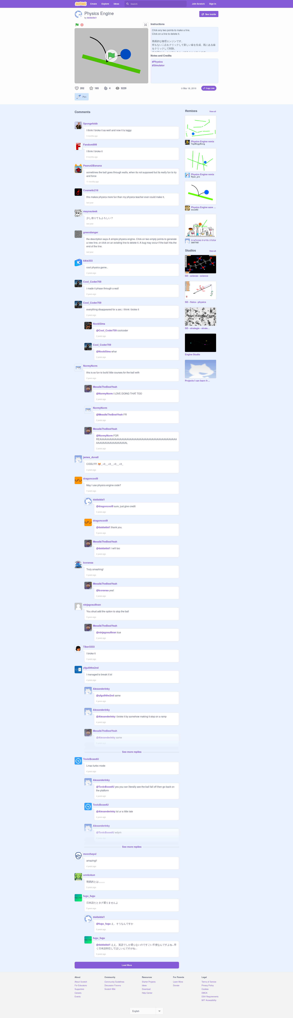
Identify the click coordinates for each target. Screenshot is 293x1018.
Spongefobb (90, 123)
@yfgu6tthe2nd (105, 695)
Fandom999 (90, 144)
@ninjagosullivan (106, 632)
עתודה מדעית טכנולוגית (203, 240)
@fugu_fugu (103, 923)
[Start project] (77, 24)
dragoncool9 (90, 478)
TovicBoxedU (91, 759)
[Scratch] (81, 4)
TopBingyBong (198, 143)
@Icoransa (102, 590)
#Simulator (158, 65)
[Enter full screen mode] (145, 24)
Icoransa (88, 562)
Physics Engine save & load (203, 207)
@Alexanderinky (105, 716)
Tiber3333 (89, 646)
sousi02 (194, 209)
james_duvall (90, 457)
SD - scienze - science (196, 276)
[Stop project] (82, 24)
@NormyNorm (104, 393)
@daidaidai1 (103, 527)
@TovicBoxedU (105, 786)
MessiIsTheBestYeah (105, 386)
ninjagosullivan (92, 604)
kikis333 (88, 260)
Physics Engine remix (202, 141)
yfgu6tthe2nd (91, 667)
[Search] (128, 4)
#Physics (157, 61)
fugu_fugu (89, 896)
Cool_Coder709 (92, 281)
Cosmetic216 (90, 190)
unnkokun (89, 875)
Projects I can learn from (197, 380)
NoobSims (99, 323)
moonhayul (89, 854)
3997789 (195, 242)
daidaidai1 (92, 17)
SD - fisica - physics (195, 302)
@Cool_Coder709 (106, 330)
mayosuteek (90, 211)
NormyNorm (90, 365)
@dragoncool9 (104, 506)
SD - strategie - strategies (197, 328)
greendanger (90, 232)
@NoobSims (103, 351)
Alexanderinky (101, 688)
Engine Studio (192, 354)
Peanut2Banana (92, 165)
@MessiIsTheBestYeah (109, 414)
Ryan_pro (195, 176)
